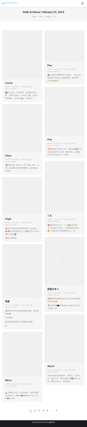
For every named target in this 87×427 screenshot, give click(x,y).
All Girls (7, 87)
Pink (49, 139)
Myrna (8, 380)
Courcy (9, 83)
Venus (8, 155)
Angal (8, 219)
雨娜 (7, 301)
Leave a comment (11, 89)
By (15, 87)
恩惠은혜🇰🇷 (53, 289)
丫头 (49, 215)
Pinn (49, 65)
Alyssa (50, 366)
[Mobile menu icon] (82, 3)
